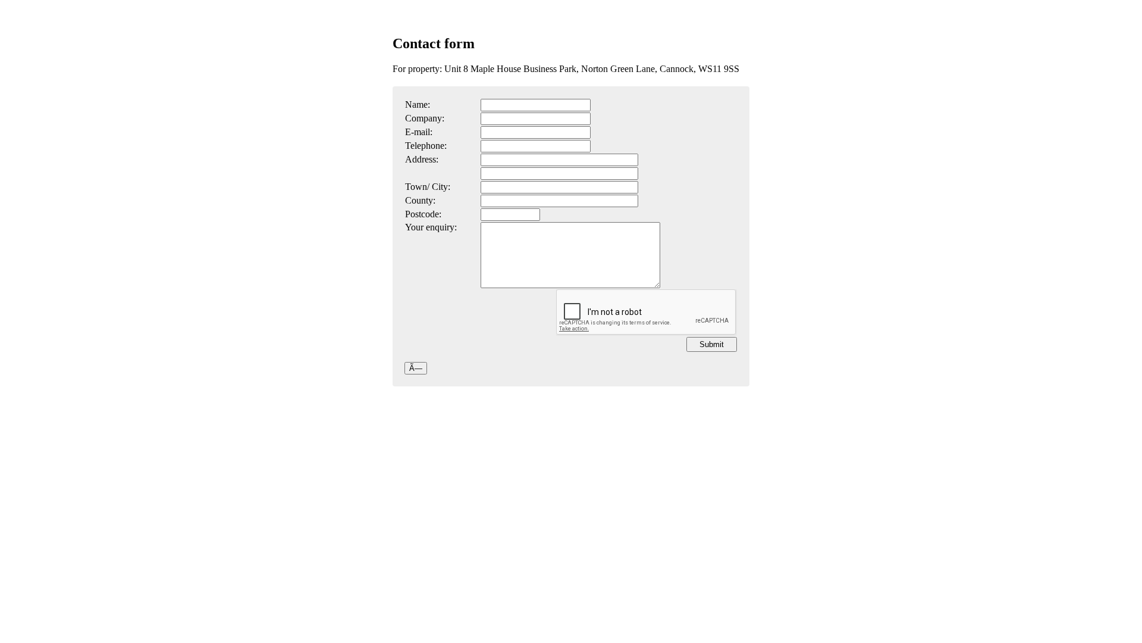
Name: (417, 104)
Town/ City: (427, 187)
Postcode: (423, 214)
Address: (421, 159)
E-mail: (418, 132)
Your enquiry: (431, 227)
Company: (424, 118)
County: (420, 200)
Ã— (415, 368)
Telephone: (426, 146)
